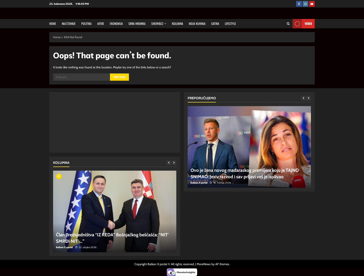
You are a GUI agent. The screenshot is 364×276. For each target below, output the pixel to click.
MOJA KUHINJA (197, 23)
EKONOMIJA (116, 23)
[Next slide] (174, 162)
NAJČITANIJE (69, 23)
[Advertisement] (114, 122)
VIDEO (308, 23)
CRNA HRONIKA (137, 23)
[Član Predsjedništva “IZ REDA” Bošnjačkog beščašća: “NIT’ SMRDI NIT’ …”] (114, 211)
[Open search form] (288, 23)
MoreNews (204, 264)
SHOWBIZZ (157, 23)
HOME (52, 23)
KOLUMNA (177, 23)
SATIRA (215, 23)
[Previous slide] (168, 162)
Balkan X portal (64, 247)
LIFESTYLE (230, 23)
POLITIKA (86, 23)
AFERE (100, 23)
